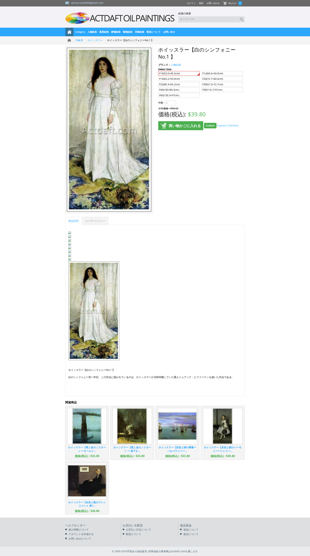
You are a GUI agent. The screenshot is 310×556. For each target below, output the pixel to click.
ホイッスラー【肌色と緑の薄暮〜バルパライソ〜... (177, 449)
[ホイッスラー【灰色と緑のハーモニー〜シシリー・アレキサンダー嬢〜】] (222, 426)
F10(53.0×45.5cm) (169, 73)
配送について (154, 31)
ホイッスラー (95, 40)
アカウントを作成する (81, 534)
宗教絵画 (139, 31)
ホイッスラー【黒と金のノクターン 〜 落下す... (132, 449)
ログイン (191, 3)
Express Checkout (227, 125)
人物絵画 (92, 31)
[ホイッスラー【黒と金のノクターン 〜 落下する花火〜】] (132, 426)
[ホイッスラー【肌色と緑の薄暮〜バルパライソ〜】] (177, 426)
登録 (201, 3)
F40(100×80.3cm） (170, 89)
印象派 (79, 40)
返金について (190, 529)
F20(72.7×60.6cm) (212, 78)
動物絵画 (127, 31)
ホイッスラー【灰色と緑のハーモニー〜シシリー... (222, 449)
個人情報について (79, 529)
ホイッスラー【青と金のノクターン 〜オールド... (87, 449)
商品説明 (73, 221)
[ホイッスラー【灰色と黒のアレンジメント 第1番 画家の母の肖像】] (87, 481)
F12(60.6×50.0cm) (212, 73)
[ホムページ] (69, 32)
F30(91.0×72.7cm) (212, 84)
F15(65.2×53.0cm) (169, 78)
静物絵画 (116, 31)
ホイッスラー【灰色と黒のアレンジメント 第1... (87, 504)
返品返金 (186, 525)
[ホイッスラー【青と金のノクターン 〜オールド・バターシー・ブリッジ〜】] (87, 426)
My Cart (232, 3)
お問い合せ (169, 31)
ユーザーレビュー (95, 221)
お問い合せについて (80, 538)
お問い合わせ (213, 3)
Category (80, 31)
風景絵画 (104, 31)
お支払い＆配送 (133, 525)
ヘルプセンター (75, 525)
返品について (190, 534)
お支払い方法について (138, 529)
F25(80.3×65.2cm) (169, 84)
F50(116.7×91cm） (213, 89)
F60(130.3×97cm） (170, 95)
